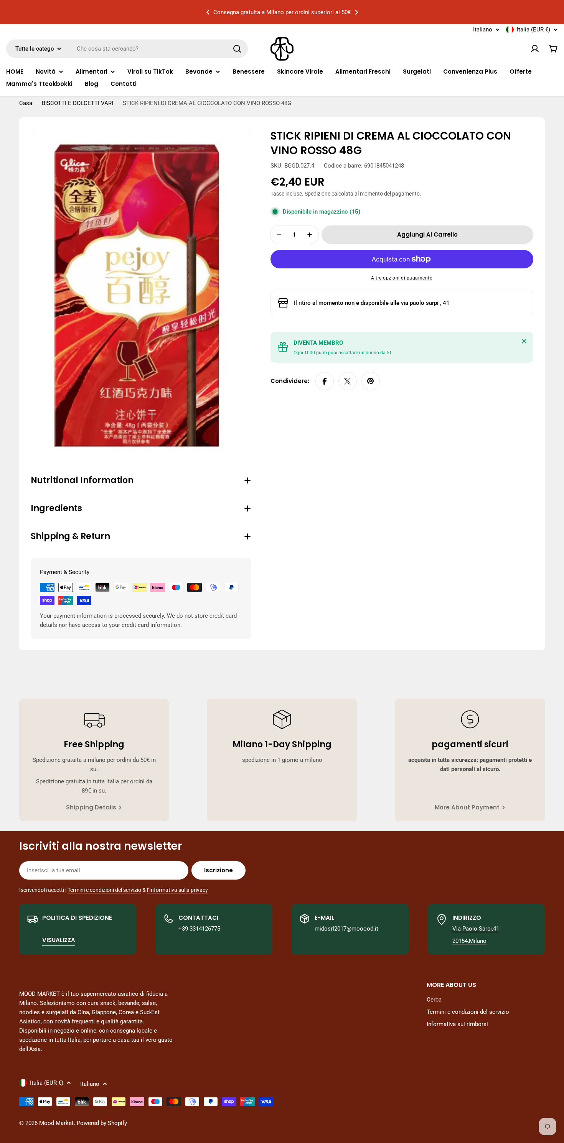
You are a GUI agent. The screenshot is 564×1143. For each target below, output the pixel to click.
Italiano (482, 30)
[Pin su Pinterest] (370, 381)
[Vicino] (524, 341)
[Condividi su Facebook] (324, 381)
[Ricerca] (237, 48)
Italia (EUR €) (533, 29)
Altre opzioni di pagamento (401, 278)
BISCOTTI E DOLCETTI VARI (77, 103)
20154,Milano (469, 940)
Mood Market (56, 1123)
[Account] (534, 48)
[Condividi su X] (347, 381)
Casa (25, 103)
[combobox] (127, 48)
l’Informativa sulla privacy (177, 890)
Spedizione (317, 194)
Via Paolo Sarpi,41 (475, 928)
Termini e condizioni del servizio (104, 890)
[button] (208, 12)
